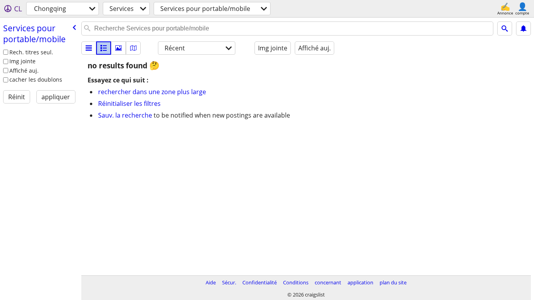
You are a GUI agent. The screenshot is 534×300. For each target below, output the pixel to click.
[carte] (133, 48)
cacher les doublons (35, 79)
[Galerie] (118, 48)
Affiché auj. (24, 70)
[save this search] (523, 28)
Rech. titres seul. (31, 52)
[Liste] (88, 48)
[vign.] (103, 48)
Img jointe (22, 61)
